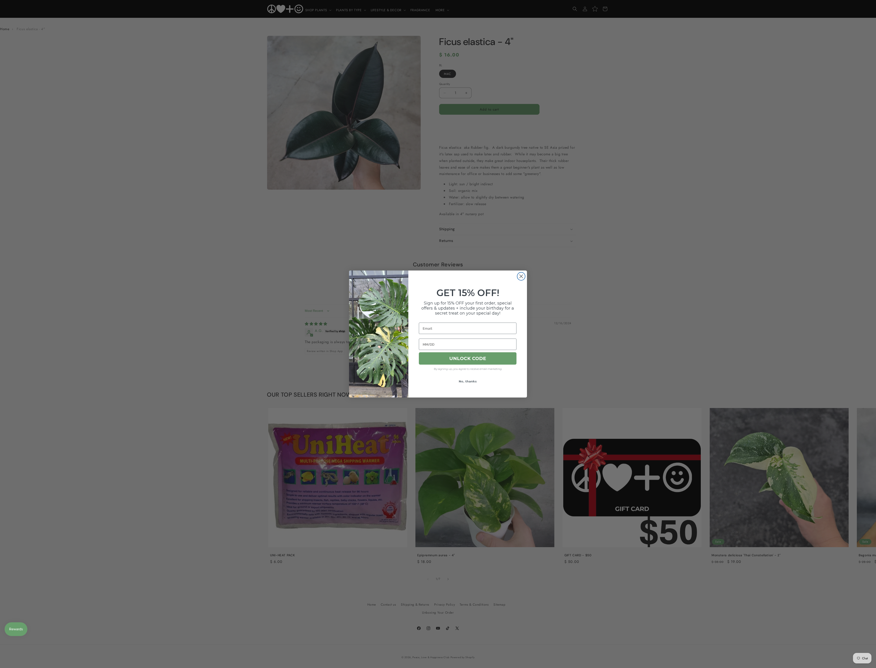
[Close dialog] (521, 276)
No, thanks (468, 381)
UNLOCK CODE (467, 358)
